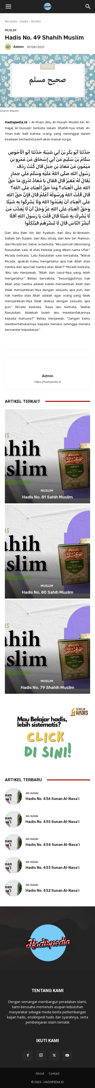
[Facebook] (28, 1055)
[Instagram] (41, 1055)
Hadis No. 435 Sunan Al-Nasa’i (52, 821)
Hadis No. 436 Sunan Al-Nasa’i (52, 799)
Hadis (24, 21)
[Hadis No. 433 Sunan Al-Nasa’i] (13, 865)
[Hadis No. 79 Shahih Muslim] (47, 647)
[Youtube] (67, 1055)
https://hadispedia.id (47, 382)
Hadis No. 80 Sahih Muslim (47, 592)
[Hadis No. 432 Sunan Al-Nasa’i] (13, 888)
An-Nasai (32, 793)
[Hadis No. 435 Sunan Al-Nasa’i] (13, 819)
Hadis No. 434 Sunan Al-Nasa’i (53, 844)
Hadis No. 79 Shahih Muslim (47, 687)
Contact (54, 1073)
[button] (8, 6)
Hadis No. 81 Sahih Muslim (47, 497)
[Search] (88, 6)
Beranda (11, 21)
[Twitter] (54, 1055)
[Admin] (9, 47)
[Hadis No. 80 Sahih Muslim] (47, 552)
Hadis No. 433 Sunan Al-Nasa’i (52, 867)
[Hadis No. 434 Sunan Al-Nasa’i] (13, 842)
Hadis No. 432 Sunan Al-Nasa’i (52, 890)
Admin (18, 46)
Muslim (36, 21)
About (40, 1073)
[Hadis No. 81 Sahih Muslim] (47, 456)
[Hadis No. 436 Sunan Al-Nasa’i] (13, 796)
